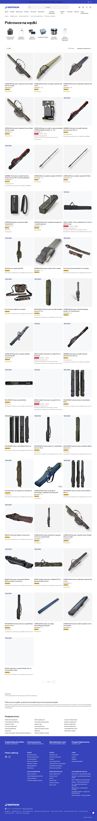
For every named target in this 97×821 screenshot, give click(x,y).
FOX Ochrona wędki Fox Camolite (15, 309)
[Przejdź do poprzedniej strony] (43, 682)
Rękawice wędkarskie (70, 722)
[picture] (19, 67)
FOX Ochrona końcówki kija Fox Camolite (76, 268)
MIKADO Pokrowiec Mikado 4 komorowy (17, 535)
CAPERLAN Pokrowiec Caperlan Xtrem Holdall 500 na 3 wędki (19, 84)
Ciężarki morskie (9, 724)
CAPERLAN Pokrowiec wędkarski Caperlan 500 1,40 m (77, 84)
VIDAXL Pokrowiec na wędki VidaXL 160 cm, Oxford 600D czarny (18, 669)
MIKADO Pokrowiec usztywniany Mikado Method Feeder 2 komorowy (17, 580)
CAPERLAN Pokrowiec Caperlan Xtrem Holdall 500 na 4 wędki (77, 536)
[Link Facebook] (6, 757)
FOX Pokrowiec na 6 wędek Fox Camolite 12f (18, 490)
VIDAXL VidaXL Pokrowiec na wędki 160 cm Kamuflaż (47, 354)
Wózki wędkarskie (40, 719)
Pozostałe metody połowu (42, 722)
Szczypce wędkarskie (11, 726)
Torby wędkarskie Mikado (12, 722)
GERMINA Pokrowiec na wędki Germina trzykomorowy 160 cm (75, 129)
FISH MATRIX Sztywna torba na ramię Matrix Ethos (76, 401)
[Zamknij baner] (91, 2)
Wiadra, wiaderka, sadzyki (42, 733)
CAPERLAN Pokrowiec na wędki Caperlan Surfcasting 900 (17, 354)
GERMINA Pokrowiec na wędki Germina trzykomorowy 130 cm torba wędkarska (17, 177)
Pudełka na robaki (43, 37)
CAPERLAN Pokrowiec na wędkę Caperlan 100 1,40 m (48, 84)
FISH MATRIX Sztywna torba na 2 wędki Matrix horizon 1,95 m (48, 447)
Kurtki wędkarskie (39, 726)
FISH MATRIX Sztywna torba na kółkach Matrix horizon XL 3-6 (48, 310)
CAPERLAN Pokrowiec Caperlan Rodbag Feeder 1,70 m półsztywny (75, 310)
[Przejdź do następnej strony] (53, 682)
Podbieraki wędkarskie (11, 719)
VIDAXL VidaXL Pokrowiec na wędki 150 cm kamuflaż (47, 401)
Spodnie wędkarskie (69, 724)
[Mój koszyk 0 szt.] (90, 7)
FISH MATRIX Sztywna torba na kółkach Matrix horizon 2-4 (77, 447)
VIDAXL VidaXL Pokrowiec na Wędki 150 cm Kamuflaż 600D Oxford (47, 580)
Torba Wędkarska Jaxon (70, 728)
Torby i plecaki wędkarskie (10, 38)
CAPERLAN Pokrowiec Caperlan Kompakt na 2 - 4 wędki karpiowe (48, 223)
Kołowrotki (8, 730)
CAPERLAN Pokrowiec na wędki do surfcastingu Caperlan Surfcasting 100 (46, 491)
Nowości (76, 11)
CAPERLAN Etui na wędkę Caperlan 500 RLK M (48, 176)
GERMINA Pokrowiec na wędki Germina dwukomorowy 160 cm (75, 354)
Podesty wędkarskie (10, 728)
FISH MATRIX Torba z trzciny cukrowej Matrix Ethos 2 (77, 491)
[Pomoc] (83, 7)
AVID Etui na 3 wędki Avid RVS (14, 268)
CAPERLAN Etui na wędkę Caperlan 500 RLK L (77, 176)
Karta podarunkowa (84, 12)
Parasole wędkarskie (70, 726)
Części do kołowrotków (70, 719)
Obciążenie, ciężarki (70, 730)
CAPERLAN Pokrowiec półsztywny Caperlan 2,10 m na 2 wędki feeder (47, 536)
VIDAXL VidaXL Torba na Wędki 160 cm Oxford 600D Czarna (77, 223)
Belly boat (37, 730)
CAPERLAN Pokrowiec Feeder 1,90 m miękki (47, 268)
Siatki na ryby (38, 724)
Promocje (69, 11)
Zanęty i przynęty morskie (42, 728)
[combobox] (84, 48)
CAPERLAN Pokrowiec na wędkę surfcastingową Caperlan (44, 624)
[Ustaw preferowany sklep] (79, 7)
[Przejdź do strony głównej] (12, 7)
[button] (46, 135)
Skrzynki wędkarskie (54, 38)
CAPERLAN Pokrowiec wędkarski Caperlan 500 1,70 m (77, 580)
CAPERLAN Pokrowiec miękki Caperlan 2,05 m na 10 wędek (77, 624)
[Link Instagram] (9, 757)
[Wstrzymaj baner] (88, 2)
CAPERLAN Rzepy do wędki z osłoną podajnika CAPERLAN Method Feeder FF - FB (48, 129)
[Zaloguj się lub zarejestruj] (87, 7)
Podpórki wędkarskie (21, 38)
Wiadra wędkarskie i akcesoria (64, 39)
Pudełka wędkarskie (32, 38)
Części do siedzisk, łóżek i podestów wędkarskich (18, 733)
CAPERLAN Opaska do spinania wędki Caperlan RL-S (16, 223)
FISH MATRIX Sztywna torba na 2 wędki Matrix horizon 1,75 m (19, 624)
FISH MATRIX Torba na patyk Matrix (15, 400)
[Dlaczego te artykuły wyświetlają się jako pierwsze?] (69, 48)
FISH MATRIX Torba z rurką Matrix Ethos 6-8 (18, 446)
